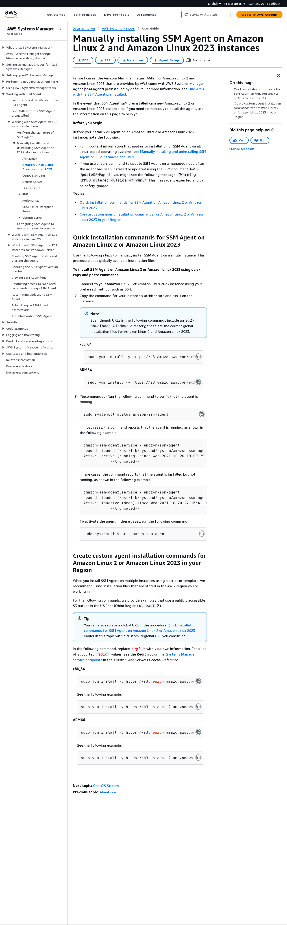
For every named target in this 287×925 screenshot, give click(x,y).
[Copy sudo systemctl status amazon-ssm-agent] (201, 414)
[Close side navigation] (60, 28)
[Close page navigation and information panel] (278, 75)
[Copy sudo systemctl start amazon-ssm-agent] (201, 533)
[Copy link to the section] (69, 237)
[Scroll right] (159, 14)
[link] (150, 28)
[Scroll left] (43, 14)
